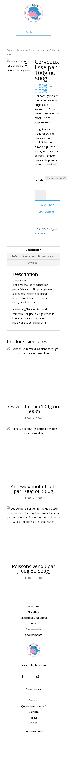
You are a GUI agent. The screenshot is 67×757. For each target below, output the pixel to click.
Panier (33, 717)
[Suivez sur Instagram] (37, 676)
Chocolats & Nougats (33, 617)
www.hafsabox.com (33, 665)
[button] (26, 65)
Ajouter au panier (47, 208)
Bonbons (22, 50)
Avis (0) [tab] (33, 262)
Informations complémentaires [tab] (33, 256)
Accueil (11, 50)
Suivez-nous (33, 689)
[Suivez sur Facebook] (22, 676)
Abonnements (33, 635)
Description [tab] (33, 249)
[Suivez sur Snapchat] (30, 676)
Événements (33, 629)
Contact (33, 700)
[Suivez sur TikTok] (45, 676)
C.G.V (33, 723)
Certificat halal (34, 731)
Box (33, 623)
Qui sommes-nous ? (33, 706)
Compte (34, 712)
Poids (39, 180)
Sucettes (33, 612)
